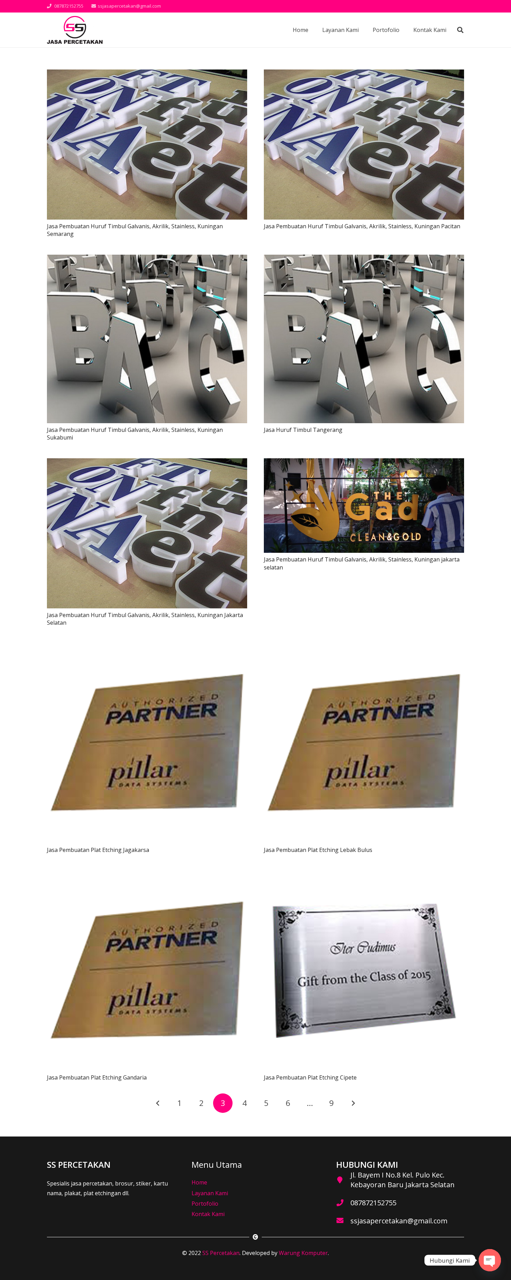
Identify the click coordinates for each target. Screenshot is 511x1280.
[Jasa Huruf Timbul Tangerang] (364, 259)
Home (199, 1182)
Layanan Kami (210, 1193)
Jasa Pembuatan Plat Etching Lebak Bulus (318, 850)
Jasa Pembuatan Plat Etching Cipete (310, 1077)
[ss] (75, 30)
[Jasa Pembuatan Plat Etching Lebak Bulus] (364, 648)
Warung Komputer (303, 1253)
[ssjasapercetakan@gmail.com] (343, 1221)
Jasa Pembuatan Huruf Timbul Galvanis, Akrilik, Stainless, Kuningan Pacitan (362, 226)
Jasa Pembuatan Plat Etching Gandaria (97, 1077)
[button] (460, 30)
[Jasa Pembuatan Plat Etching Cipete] (364, 875)
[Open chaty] (490, 1260)
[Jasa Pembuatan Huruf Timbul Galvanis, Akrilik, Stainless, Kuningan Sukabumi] (147, 259)
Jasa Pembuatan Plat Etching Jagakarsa (98, 850)
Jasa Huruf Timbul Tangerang (303, 430)
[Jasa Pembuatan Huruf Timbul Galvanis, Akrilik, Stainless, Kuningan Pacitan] (364, 74)
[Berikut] (353, 1103)
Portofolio (205, 1203)
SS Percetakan (221, 1253)
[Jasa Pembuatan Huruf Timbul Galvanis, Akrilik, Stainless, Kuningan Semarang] (147, 74)
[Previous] (158, 1103)
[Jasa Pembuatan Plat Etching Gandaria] (147, 875)
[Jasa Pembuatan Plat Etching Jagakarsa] (147, 648)
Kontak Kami (208, 1214)
